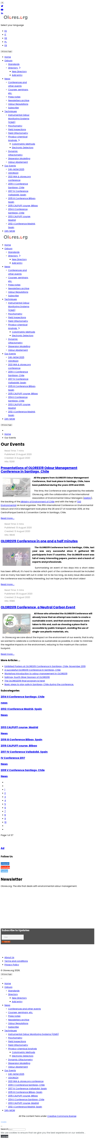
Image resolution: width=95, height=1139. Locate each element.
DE (5, 38)
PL (5, 41)
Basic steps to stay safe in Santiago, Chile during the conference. (39, 684)
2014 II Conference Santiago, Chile (22, 696)
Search (4, 1129)
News (4, 715)
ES (5, 30)
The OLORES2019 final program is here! (24, 680)
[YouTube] (2, 9)
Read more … (7, 518)
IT (5, 34)
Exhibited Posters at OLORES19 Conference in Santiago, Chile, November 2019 (45, 666)
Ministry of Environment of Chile (37, 501)
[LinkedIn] (2, 13)
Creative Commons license (61, 1116)
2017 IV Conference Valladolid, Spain (24, 751)
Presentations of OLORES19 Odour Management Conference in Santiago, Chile (39, 470)
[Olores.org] (15, 19)
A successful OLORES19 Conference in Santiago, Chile (32, 669)
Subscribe (7, 941)
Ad (2, 848)
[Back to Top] (2, 3)
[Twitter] (2, 6)
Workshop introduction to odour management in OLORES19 (35, 673)
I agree (4, 1136)
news (4, 703)
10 (5, 822)
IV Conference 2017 (13, 758)
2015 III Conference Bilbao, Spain (21, 739)
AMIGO (87, 498)
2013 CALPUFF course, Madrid (19, 727)
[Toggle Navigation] (1, 978)
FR (5, 45)
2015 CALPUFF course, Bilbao (19, 745)
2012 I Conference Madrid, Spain (21, 709)
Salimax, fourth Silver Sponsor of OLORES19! (27, 677)
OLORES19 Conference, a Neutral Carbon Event (38, 607)
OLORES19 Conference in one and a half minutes (39, 541)
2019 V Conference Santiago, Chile (23, 770)
